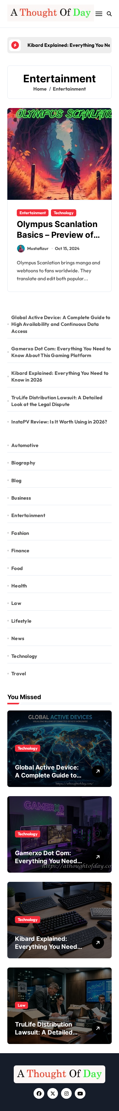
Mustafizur (38, 248)
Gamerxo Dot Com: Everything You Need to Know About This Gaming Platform (61, 351)
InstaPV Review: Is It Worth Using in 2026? (59, 422)
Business (21, 498)
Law (16, 603)
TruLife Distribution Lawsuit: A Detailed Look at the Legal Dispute (57, 400)
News (17, 638)
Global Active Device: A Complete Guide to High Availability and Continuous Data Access (60, 324)
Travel (18, 673)
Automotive (24, 445)
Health (19, 586)
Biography (23, 463)
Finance (20, 550)
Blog (16, 480)
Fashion (20, 533)
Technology (64, 212)
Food (17, 568)
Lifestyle (21, 621)
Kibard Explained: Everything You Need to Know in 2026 (59, 376)
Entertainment (33, 212)
